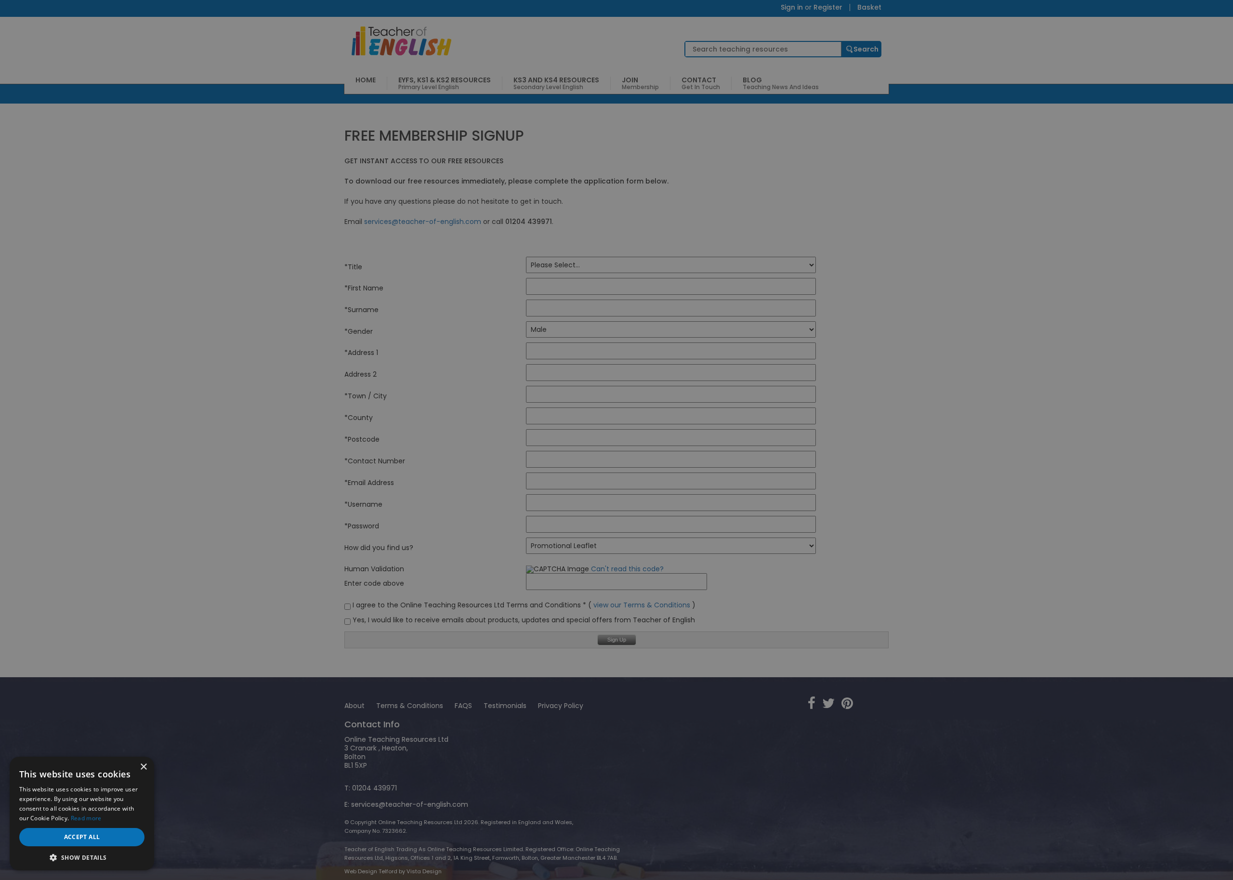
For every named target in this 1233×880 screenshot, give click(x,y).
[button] (81, 857)
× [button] (143, 767)
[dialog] (616, 440)
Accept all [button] (82, 837)
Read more (86, 818)
